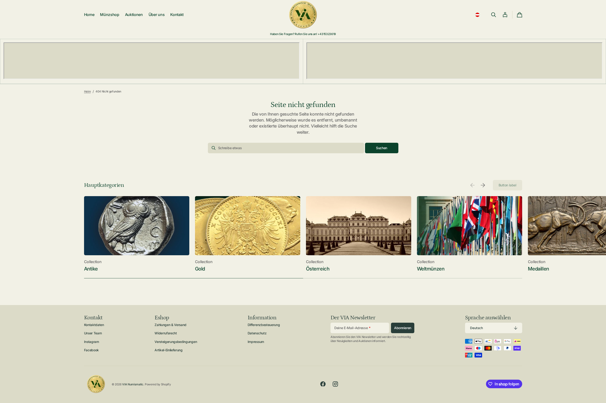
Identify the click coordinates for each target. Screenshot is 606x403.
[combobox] (286, 148)
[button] (477, 15)
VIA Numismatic (132, 384)
